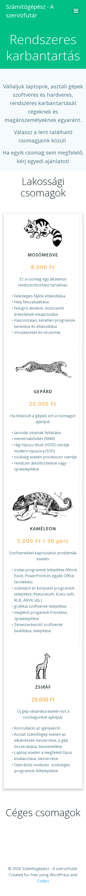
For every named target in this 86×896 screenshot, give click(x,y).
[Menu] (76, 11)
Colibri (43, 881)
